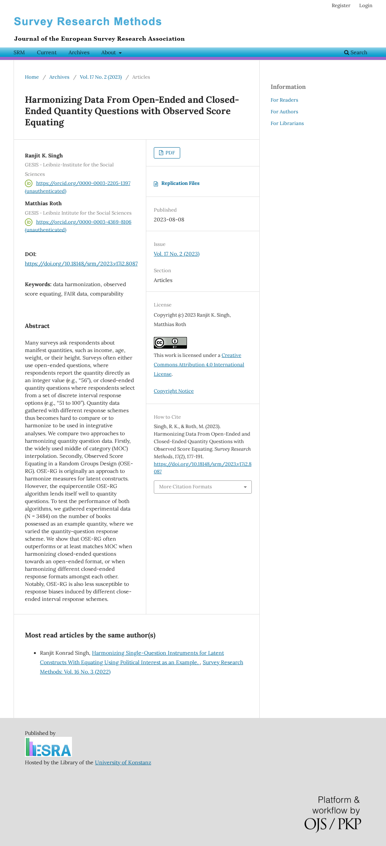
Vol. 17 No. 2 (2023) (101, 77)
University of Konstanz (123, 762)
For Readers (284, 100)
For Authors (284, 111)
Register (341, 5)
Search (358, 52)
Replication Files (180, 183)
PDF (169, 152)
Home (32, 77)
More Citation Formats (185, 486)
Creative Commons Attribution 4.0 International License (199, 364)
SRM (19, 52)
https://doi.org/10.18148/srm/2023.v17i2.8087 (81, 263)
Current (47, 52)
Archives (79, 52)
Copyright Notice (174, 391)
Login (365, 5)
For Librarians (287, 123)
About (109, 52)
